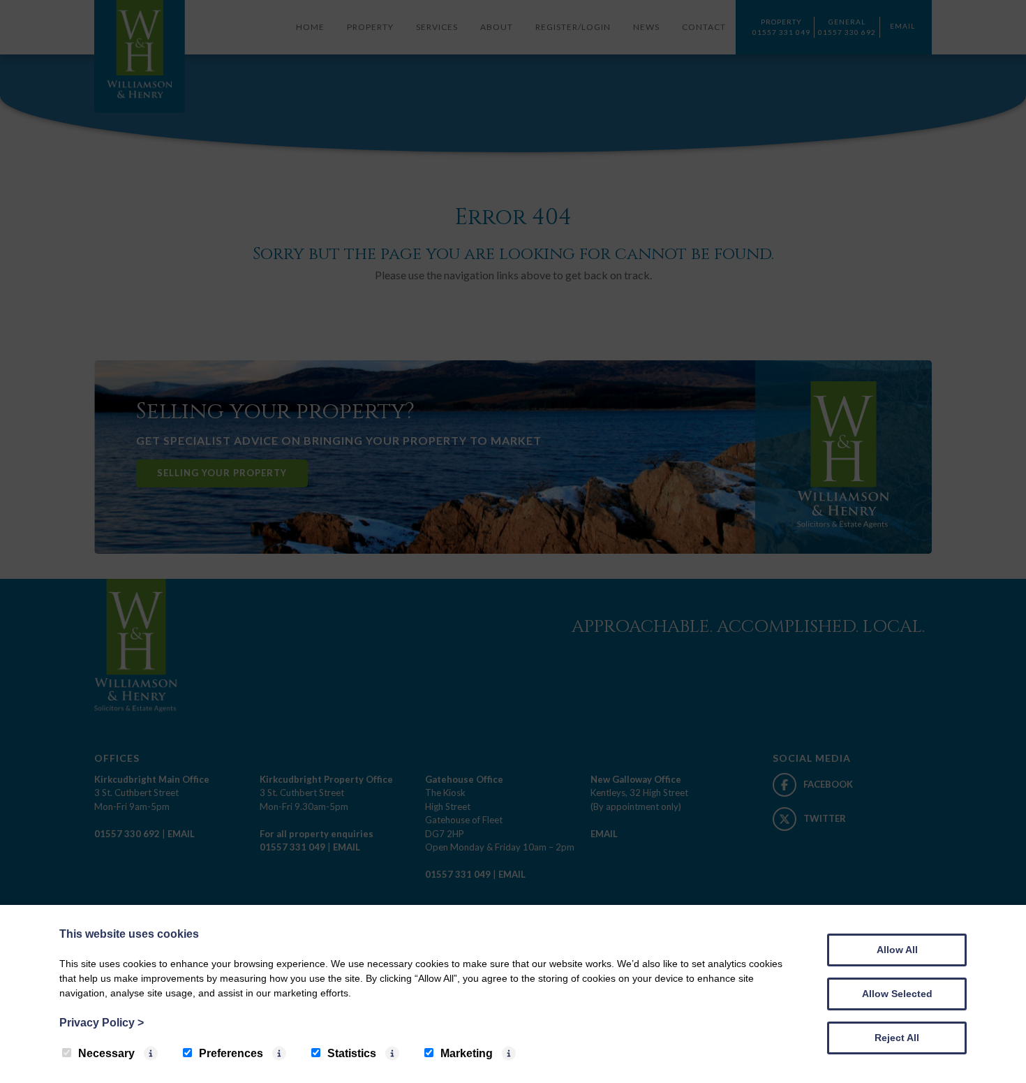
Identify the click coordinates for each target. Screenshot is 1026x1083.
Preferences (231, 1053)
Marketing (466, 1053)
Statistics (351, 1053)
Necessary (106, 1053)
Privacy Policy (101, 1023)
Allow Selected (897, 993)
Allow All (897, 949)
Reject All (897, 1037)
